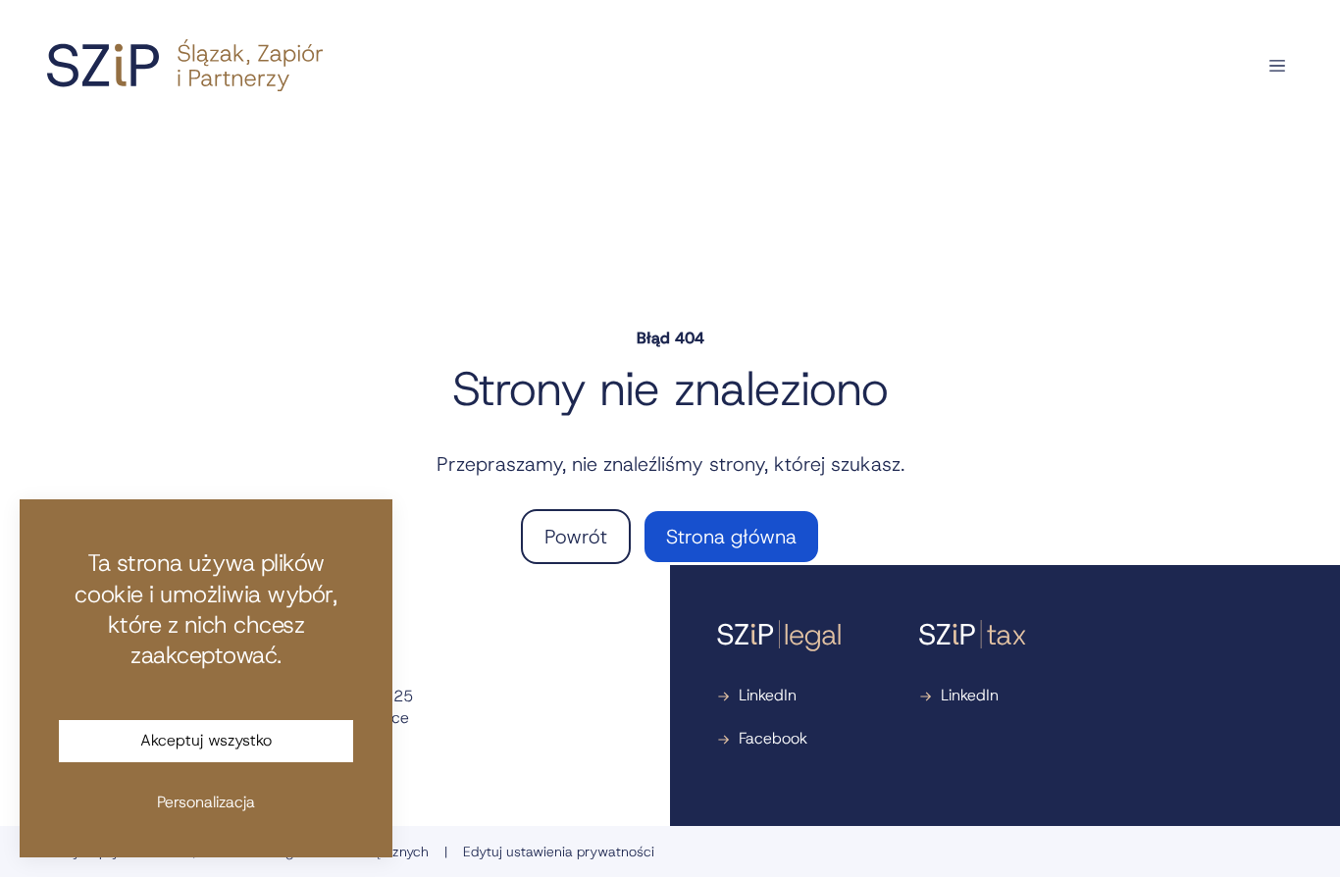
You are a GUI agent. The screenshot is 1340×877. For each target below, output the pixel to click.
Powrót (575, 536)
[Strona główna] (185, 65)
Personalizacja (206, 802)
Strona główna (731, 536)
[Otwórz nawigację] (1277, 65)
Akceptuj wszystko (206, 740)
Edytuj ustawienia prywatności (558, 851)
